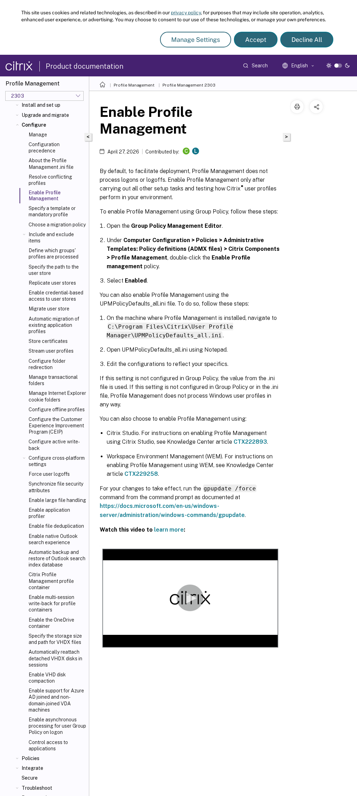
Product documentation (84, 66)
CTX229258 (141, 474)
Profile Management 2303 (188, 85)
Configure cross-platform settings (57, 461)
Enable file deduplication (56, 526)
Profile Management (134, 85)
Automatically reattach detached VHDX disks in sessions (55, 658)
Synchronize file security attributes (56, 487)
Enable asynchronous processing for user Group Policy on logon (57, 726)
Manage (38, 134)
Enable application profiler (49, 513)
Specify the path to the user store (54, 270)
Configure (34, 125)
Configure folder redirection (47, 364)
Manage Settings (195, 39)
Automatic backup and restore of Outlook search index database (57, 558)
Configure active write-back (54, 445)
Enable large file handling (57, 500)
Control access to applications (48, 745)
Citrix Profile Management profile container (51, 581)
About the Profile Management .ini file (51, 164)
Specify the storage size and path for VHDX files (55, 639)
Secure (30, 778)
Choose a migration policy (57, 224)
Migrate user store (49, 308)
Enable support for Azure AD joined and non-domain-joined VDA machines (56, 700)
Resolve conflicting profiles (50, 180)
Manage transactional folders (53, 380)
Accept (255, 39)
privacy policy (186, 12)
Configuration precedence (44, 147)
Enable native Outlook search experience (53, 539)
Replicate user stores (52, 283)
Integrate (32, 768)
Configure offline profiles (57, 409)
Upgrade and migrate (45, 115)
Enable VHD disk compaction (47, 678)
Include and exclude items (51, 237)
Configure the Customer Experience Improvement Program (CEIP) (56, 425)
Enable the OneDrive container (51, 623)
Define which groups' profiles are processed (53, 254)
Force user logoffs (49, 474)
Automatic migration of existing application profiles (54, 325)
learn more (169, 529)
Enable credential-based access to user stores (56, 296)
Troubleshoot (37, 788)
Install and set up (41, 105)
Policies (30, 758)
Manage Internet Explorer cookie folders (57, 396)
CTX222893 (250, 441)
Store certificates (48, 341)
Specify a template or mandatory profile (52, 211)
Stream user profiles (51, 351)
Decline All (306, 39)
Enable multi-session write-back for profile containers (52, 603)
